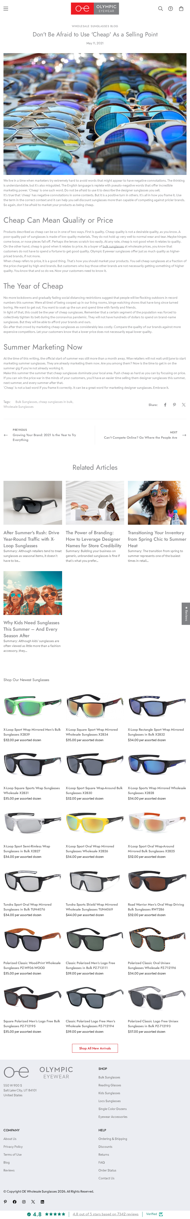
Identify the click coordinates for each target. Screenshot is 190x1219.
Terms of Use (12, 1155)
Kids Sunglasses (109, 1093)
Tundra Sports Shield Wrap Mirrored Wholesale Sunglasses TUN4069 (92, 907)
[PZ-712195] (32, 998)
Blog (6, 1162)
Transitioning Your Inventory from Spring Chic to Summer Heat (157, 539)
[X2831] (32, 764)
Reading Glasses (109, 1085)
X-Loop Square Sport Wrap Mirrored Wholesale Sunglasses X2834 (92, 732)
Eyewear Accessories (112, 1117)
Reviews (9, 1170)
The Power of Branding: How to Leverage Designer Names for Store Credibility (93, 539)
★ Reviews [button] (186, 613)
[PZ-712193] (157, 998)
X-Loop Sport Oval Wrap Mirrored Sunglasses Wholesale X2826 (90, 848)
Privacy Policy (13, 1147)
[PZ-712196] (157, 939)
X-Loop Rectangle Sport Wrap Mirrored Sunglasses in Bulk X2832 (156, 732)
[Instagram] (24, 1202)
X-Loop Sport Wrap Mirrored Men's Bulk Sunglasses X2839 (32, 732)
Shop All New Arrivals (95, 1048)
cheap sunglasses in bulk (56, 402)
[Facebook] (165, 405)
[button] (181, 8)
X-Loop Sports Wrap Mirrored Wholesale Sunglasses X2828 (157, 790)
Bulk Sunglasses (26, 402)
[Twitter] (184, 405)
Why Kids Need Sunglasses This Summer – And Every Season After (31, 629)
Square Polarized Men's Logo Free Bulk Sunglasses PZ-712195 (31, 1023)
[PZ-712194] (95, 998)
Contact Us (106, 1178)
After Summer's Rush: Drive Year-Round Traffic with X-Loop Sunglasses (31, 539)
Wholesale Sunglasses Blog (95, 26)
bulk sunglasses (113, 246)
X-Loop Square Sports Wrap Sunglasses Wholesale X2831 (31, 790)
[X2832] (157, 706)
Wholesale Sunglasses (18, 407)
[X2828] (157, 764)
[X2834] (95, 706)
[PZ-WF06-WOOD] (32, 939)
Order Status (107, 1170)
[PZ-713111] (95, 939)
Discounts (105, 1147)
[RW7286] (157, 881)
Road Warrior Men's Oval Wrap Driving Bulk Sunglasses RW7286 (156, 907)
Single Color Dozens (112, 1109)
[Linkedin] (42, 1202)
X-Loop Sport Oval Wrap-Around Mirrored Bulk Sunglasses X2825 (151, 848)
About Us (9, 1139)
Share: (153, 404)
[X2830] (95, 764)
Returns (103, 1155)
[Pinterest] (174, 405)
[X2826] (95, 823)
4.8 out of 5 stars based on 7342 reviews (106, 1214)
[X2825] (157, 823)
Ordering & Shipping (112, 1139)
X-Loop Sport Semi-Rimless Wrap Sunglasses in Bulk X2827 (26, 848)
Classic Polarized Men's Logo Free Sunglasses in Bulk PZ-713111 (90, 965)
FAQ (101, 1162)
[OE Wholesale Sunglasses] (95, 8)
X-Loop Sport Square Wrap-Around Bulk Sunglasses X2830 (94, 790)
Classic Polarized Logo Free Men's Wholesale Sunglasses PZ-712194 (90, 1023)
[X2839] (32, 706)
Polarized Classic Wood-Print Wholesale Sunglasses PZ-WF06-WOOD (32, 965)
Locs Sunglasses (109, 1101)
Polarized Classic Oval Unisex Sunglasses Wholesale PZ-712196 (152, 965)
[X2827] (32, 823)
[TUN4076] (32, 881)
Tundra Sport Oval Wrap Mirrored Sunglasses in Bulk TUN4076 (27, 907)
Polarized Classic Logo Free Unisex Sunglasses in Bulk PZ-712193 (153, 1023)
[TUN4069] (95, 881)
